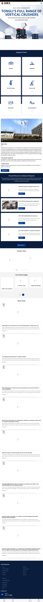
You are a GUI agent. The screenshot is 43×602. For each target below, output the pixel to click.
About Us (25, 567)
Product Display (5, 568)
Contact (4, 574)
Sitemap (24, 574)
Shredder (4, 578)
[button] (20, 295)
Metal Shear (4, 586)
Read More (4, 170)
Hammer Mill (4, 582)
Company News (26, 568)
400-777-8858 (8, 595)
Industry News (5, 570)
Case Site (25, 570)
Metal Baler (4, 584)
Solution (4, 572)
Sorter (3, 588)
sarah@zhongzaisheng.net (9, 598)
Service (24, 572)
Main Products (21, 245)
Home (3, 567)
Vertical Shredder (5, 580)
